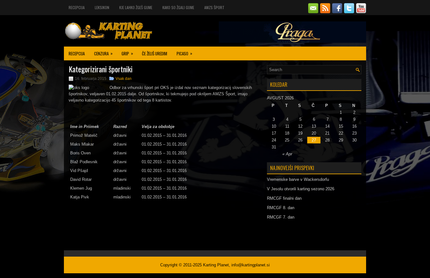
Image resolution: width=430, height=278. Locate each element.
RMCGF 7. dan (280, 217)
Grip (127, 53)
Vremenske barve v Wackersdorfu (298, 179)
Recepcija (77, 7)
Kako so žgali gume (178, 7)
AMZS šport (214, 7)
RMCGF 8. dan (280, 207)
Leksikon (102, 7)
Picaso (184, 53)
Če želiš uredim (154, 53)
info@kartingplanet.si (250, 265)
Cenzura (103, 53)
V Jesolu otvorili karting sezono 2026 (300, 188)
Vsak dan (124, 78)
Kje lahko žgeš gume (135, 7)
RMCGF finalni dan (284, 198)
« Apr (287, 154)
